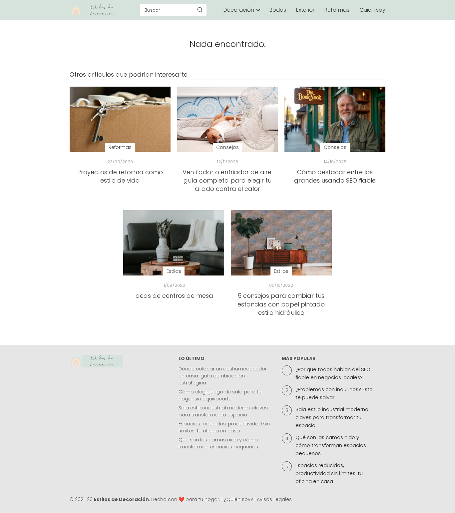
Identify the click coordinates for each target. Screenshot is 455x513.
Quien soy (372, 10)
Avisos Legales (274, 499)
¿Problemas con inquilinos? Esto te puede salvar (334, 393)
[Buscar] (200, 9)
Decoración (239, 10)
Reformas (336, 10)
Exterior (305, 10)
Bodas (277, 10)
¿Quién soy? (238, 499)
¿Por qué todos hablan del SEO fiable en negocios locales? (332, 373)
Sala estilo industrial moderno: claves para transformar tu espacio (223, 411)
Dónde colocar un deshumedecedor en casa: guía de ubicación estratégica (223, 375)
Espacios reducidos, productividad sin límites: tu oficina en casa (224, 427)
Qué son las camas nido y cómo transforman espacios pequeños (218, 443)
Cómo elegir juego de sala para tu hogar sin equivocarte (220, 395)
